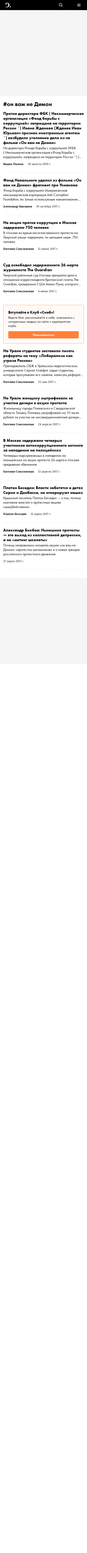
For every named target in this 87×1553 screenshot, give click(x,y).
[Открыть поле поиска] (60, 5)
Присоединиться (43, 335)
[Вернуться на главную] (8, 5)
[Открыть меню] (78, 5)
